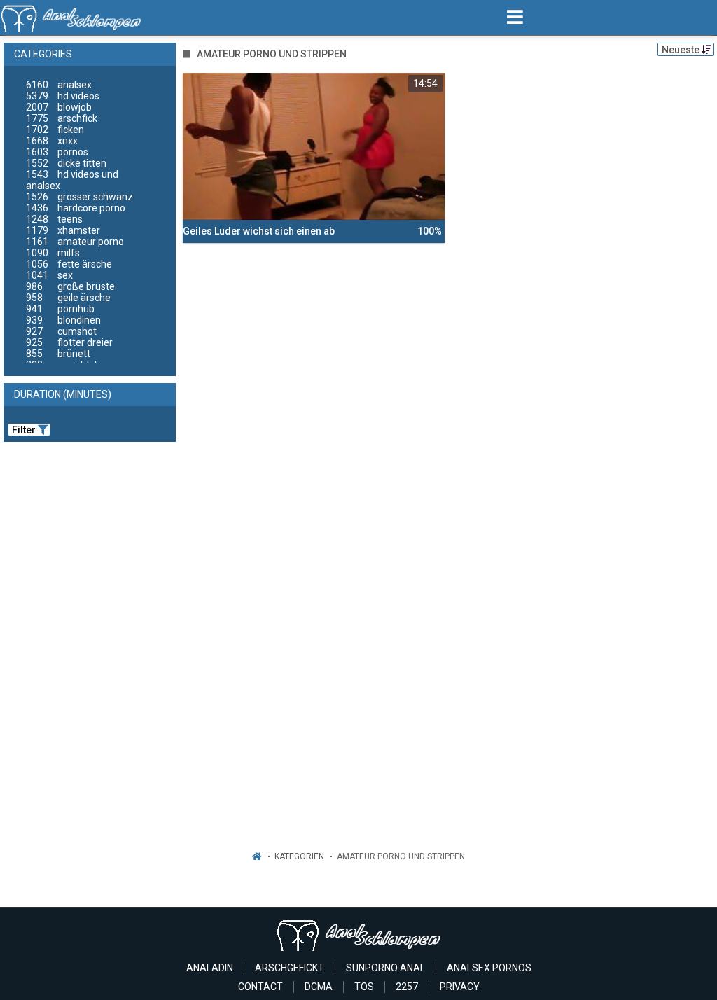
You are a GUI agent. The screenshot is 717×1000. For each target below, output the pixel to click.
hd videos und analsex (72, 180)
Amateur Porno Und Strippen (401, 856)
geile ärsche (68, 297)
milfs (53, 252)
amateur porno (75, 241)
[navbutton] (515, 17)
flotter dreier (69, 342)
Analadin (209, 967)
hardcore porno (75, 208)
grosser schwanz (79, 196)
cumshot (61, 331)
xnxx (52, 140)
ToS (364, 986)
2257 (407, 986)
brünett (58, 353)
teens (54, 219)
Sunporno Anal (385, 967)
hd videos (62, 96)
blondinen (63, 320)
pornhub (60, 308)
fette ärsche (69, 264)
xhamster (63, 230)
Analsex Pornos (489, 967)
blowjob (59, 107)
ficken (55, 129)
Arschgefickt (289, 967)
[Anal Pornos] (71, 17)
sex (49, 275)
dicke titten (66, 163)
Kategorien (299, 856)
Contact (260, 986)
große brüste (70, 286)
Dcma (319, 986)
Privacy (460, 986)
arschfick (61, 118)
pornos (57, 152)
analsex (59, 84)
